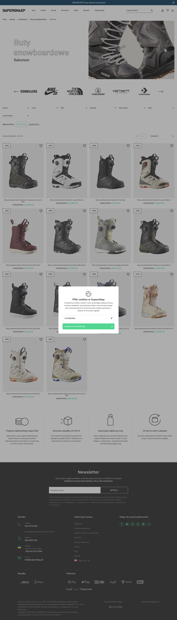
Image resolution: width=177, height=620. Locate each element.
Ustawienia (70, 318)
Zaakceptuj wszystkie (74, 326)
